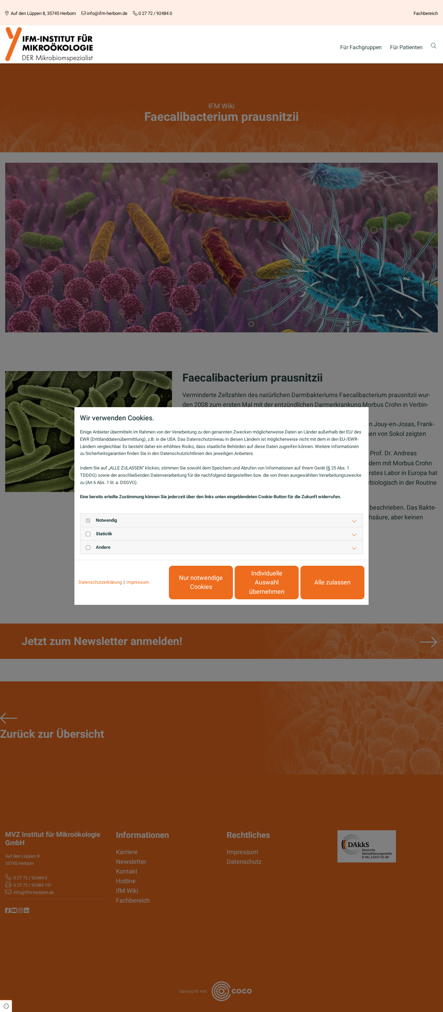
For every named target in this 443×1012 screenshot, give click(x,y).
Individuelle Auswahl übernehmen (266, 582)
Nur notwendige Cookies (201, 582)
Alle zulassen (332, 582)
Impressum (137, 582)
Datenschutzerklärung (100, 582)
